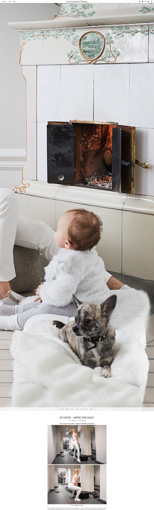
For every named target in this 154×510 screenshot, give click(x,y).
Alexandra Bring (77, 1)
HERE (76, 505)
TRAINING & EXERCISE (69, 409)
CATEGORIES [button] (4, 1)
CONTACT (91, 409)
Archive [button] (14, 1)
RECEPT (77, 409)
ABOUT (9, 1)
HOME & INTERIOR (84, 409)
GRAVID (62, 409)
